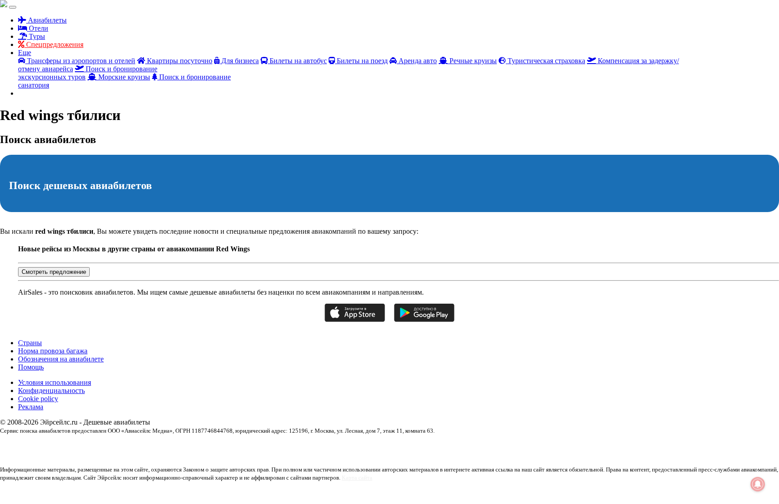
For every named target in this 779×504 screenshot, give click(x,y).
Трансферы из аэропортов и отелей (80, 61)
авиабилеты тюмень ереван (456, 446)
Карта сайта (357, 477)
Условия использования (54, 382)
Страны (30, 343)
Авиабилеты (46, 20)
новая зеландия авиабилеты (706, 446)
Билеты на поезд (361, 61)
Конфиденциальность (51, 390)
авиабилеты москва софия (395, 446)
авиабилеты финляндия (515, 446)
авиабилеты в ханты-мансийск (156, 446)
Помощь (31, 367)
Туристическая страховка (545, 61)
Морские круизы (123, 77)
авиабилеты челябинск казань (577, 446)
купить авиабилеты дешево (642, 446)
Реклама (30, 407)
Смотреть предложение (54, 271)
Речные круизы (472, 61)
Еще (24, 52)
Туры (36, 36)
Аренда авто (417, 61)
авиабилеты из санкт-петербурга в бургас (317, 446)
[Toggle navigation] (12, 7)
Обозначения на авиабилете (61, 359)
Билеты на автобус (297, 61)
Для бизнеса (239, 61)
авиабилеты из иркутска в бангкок (230, 446)
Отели (37, 28)
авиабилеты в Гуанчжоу (93, 446)
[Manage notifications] (758, 484)
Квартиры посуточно (178, 61)
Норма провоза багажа (52, 351)
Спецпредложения (53, 44)
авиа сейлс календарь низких (32, 446)
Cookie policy (38, 398)
